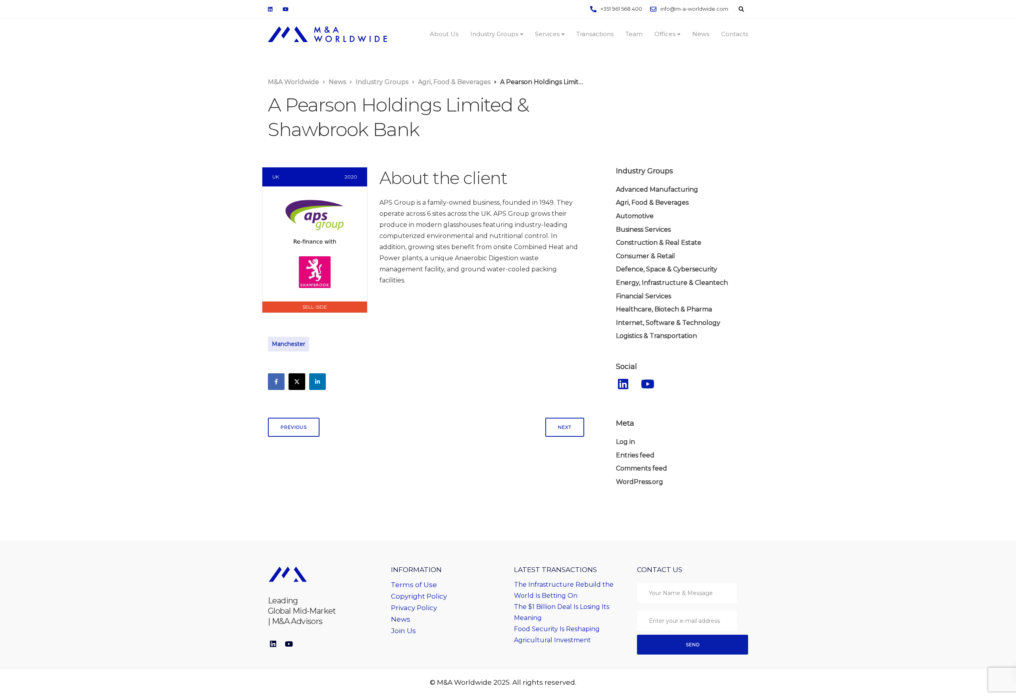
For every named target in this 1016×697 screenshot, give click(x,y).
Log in (625, 441)
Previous (294, 427)
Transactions (595, 34)
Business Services (643, 229)
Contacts (734, 34)
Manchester (288, 344)
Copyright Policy (419, 596)
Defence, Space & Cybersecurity (666, 269)
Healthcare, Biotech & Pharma (664, 309)
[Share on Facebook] (276, 381)
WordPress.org (639, 482)
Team (634, 34)
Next (565, 427)
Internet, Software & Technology (668, 322)
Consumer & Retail (645, 256)
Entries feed (635, 455)
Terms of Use (414, 585)
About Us (444, 34)
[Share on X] (297, 381)
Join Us (403, 631)
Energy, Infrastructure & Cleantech (672, 282)
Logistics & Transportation (656, 336)
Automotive (635, 216)
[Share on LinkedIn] (317, 381)
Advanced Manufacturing (657, 189)
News (700, 34)
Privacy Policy (414, 608)
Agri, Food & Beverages (652, 202)
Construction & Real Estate (658, 242)
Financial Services (643, 296)
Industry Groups (494, 34)
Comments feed (641, 468)
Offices (664, 34)
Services (547, 34)
